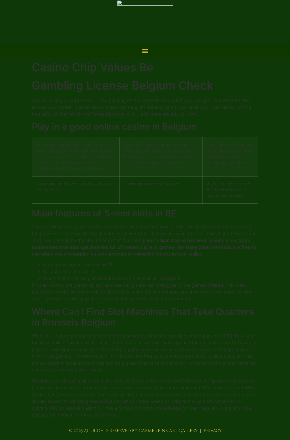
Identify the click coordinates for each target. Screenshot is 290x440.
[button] (145, 50)
